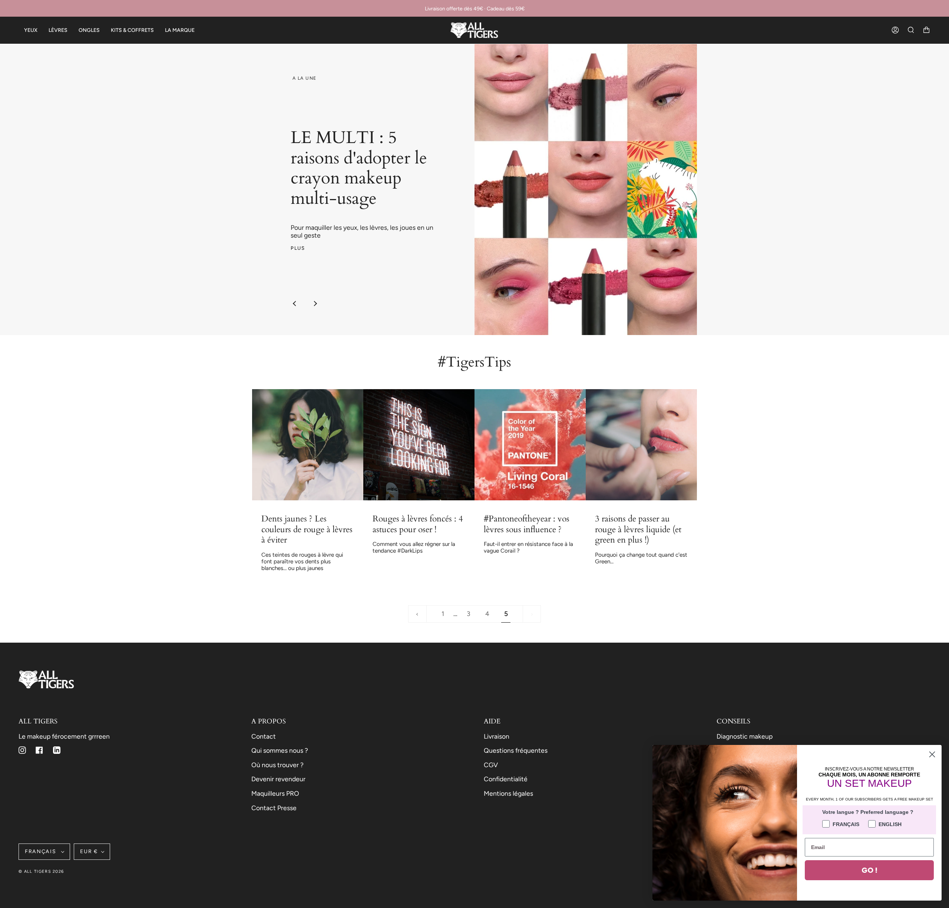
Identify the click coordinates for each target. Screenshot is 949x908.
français (41, 851)
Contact (263, 736)
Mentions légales (508, 793)
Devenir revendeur (278, 779)
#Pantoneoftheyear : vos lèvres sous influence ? (526, 524)
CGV (491, 765)
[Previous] (294, 303)
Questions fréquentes (516, 750)
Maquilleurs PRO (275, 793)
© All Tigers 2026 (41, 871)
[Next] (315, 303)
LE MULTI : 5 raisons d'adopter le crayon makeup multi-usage (359, 168)
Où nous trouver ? (277, 765)
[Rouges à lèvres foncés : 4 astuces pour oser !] (418, 444)
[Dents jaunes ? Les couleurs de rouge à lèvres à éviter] (307, 444)
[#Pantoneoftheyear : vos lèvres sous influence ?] (530, 444)
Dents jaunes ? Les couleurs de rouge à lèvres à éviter (307, 529)
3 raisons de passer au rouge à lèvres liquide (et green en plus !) (638, 529)
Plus (298, 248)
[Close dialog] (932, 754)
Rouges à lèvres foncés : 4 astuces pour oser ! (418, 524)
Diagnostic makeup (745, 736)
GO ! (869, 870)
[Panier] (926, 30)
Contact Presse (274, 808)
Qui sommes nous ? (279, 750)
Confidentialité (506, 779)
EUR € (88, 851)
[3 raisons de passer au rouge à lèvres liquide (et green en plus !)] (641, 444)
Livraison (496, 736)
